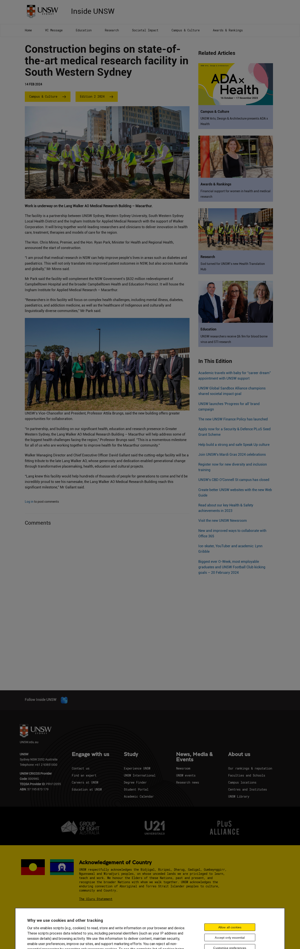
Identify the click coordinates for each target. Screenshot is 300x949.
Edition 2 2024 (92, 96)
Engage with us (90, 754)
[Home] (44, 11)
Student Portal (136, 789)
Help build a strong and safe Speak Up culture (233, 445)
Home (28, 30)
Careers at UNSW (85, 782)
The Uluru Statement (95, 899)
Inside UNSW (92, 10)
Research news (187, 782)
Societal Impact (145, 30)
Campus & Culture (186, 30)
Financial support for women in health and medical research (236, 193)
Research (112, 30)
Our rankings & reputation (250, 768)
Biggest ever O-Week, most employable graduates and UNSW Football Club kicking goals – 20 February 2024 (231, 567)
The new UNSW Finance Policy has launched (233, 419)
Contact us (80, 768)
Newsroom (183, 768)
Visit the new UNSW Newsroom (222, 520)
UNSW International (139, 775)
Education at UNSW (87, 789)
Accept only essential (230, 937)
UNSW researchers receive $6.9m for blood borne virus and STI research (234, 339)
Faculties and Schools (246, 775)
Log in (29, 501)
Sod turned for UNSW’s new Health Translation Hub (233, 266)
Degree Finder (135, 782)
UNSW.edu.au (29, 742)
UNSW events (185, 775)
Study (131, 754)
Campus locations (242, 782)
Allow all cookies (229, 927)
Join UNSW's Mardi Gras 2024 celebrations (232, 454)
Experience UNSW (137, 768)
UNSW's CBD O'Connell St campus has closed (233, 480)
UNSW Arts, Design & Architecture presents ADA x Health (234, 121)
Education (84, 30)
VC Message (54, 30)
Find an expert (84, 775)
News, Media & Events (194, 757)
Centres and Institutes (247, 789)
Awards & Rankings (228, 30)
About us (239, 754)
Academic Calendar (139, 796)
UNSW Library (238, 796)
